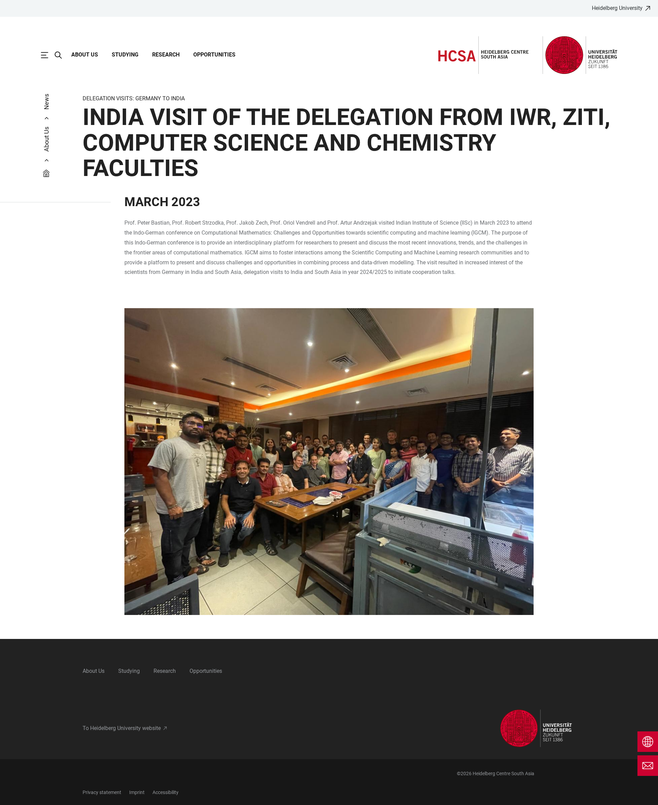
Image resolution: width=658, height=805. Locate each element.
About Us (84, 54)
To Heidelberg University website (122, 728)
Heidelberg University (617, 8)
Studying (125, 54)
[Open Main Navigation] (48, 55)
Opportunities (214, 54)
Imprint (137, 792)
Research (166, 54)
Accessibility (166, 792)
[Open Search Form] (62, 55)
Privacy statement (102, 792)
